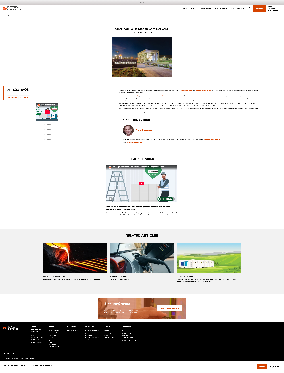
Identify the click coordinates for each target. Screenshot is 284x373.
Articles (13, 15)
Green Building (12, 97)
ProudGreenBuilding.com (203, 90)
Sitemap (32, 358)
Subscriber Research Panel (92, 337)
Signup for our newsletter (169, 308)
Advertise (240, 8)
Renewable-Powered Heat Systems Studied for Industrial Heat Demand (71, 279)
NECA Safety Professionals (129, 341)
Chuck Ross (181, 276)
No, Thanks (274, 367)
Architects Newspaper (186, 90)
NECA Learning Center (128, 333)
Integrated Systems (54, 333)
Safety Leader (71, 332)
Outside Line (52, 339)
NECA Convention (126, 332)
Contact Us (107, 335)
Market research (221, 8)
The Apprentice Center (55, 346)
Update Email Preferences (111, 332)
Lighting (51, 337)
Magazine (193, 8)
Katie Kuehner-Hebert (51, 276)
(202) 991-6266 (35, 339)
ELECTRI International (127, 337)
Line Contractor (71, 333)
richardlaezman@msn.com (212, 139)
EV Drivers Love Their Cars (120, 279)
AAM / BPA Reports (90, 339)
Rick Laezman (145, 130)
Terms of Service (24, 358)
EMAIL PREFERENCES (273, 10)
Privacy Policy (15, 358)
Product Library (206, 8)
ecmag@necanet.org (36, 342)
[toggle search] (250, 8)
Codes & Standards (54, 330)
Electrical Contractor (72, 330)
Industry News (53, 335)
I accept (262, 367)
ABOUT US (270, 6)
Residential (52, 341)
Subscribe (259, 8)
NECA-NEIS (125, 335)
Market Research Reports (92, 330)
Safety (50, 342)
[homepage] (12, 8)
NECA (123, 330)
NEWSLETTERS (271, 8)
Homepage (6, 15)
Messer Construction (158, 96)
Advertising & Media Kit (110, 333)
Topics (185, 8)
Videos (232, 8)
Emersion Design (134, 96)
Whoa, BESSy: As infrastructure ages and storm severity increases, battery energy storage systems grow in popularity (206, 280)
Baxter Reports (89, 335)
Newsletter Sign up (109, 337)
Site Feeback (7, 358)
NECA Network (126, 339)
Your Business (52, 344)
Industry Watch (24, 97)
